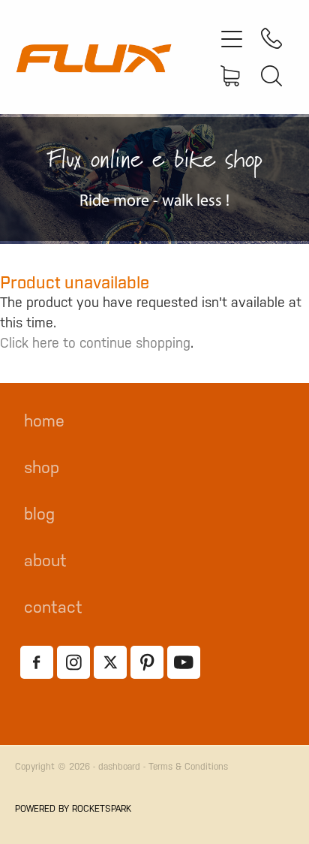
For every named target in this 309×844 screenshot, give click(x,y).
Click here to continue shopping (95, 343)
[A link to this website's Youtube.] (183, 662)
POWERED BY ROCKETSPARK (73, 808)
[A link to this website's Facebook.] (36, 662)
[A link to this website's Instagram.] (73, 662)
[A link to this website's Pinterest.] (147, 662)
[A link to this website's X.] (110, 662)
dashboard (119, 766)
